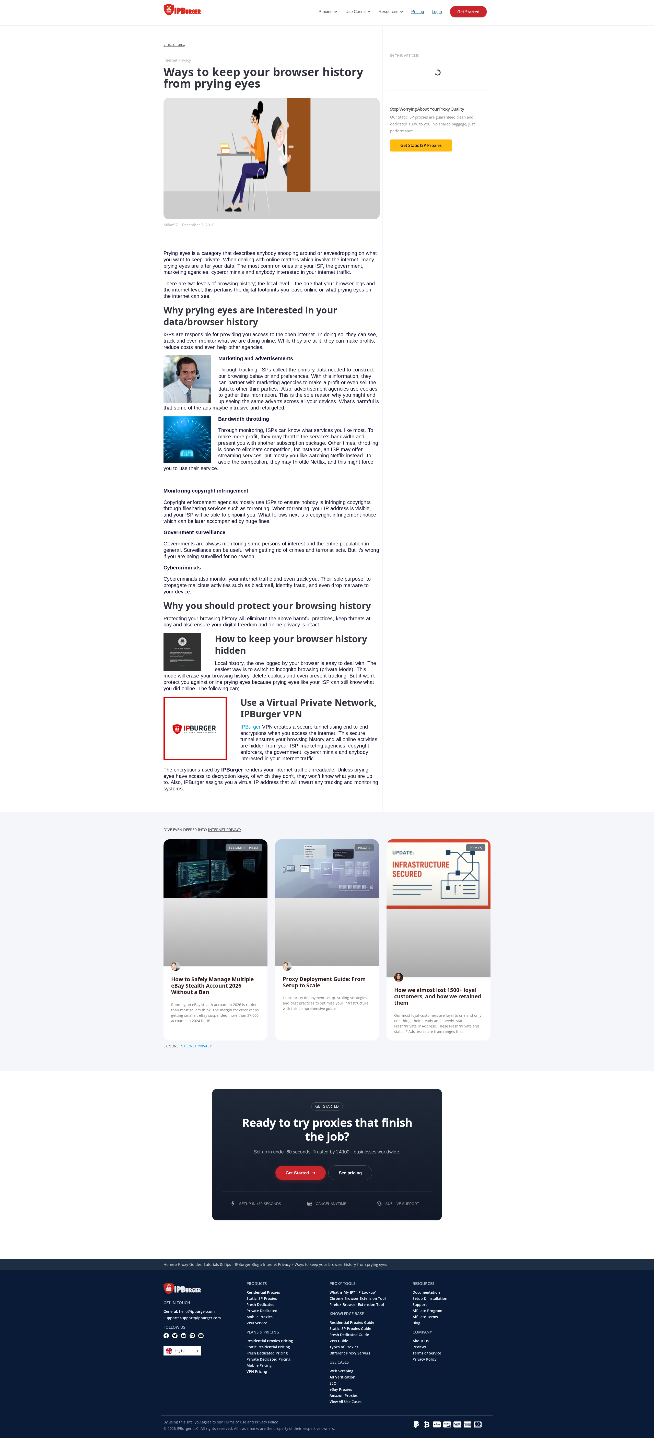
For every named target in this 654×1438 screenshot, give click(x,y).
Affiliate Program (427, 1310)
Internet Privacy (177, 60)
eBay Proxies (341, 1389)
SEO (333, 1383)
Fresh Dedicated (261, 1304)
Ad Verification (342, 1377)
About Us (421, 1341)
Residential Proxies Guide (352, 1322)
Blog (416, 1323)
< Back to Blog (174, 45)
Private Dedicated (262, 1310)
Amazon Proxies (344, 1395)
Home (169, 1264)
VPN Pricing (257, 1371)
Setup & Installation (430, 1298)
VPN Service (257, 1323)
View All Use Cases (345, 1401)
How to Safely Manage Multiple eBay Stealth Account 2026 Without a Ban (212, 986)
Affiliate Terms (425, 1317)
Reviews (419, 1347)
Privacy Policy (425, 1359)
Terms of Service (427, 1353)
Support (420, 1304)
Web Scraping (341, 1371)
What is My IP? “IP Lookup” (353, 1292)
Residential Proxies (263, 1292)
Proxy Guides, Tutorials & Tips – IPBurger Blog (218, 1264)
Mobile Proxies (260, 1317)
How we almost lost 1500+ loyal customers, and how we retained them (437, 996)
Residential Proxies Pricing (270, 1341)
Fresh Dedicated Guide (349, 1334)
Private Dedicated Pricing (268, 1359)
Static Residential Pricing (268, 1347)
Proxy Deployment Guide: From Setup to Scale (324, 982)
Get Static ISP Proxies (421, 145)
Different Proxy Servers (350, 1353)
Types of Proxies (344, 1347)
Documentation (426, 1292)
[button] (327, 1106)
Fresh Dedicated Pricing (267, 1353)
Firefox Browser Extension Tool (357, 1304)
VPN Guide (339, 1341)
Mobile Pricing (259, 1365)
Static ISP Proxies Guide (350, 1328)
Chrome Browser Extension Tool (358, 1298)
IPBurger (250, 727)
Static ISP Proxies (262, 1298)
